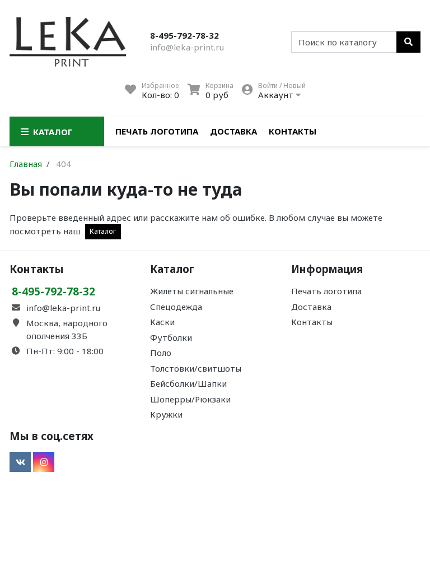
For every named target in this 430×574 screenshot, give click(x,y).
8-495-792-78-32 (184, 35)
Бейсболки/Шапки (188, 383)
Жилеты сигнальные (191, 291)
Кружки (166, 414)
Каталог (103, 231)
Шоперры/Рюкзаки (190, 399)
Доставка (233, 131)
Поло (160, 352)
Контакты (292, 131)
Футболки (171, 337)
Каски (162, 321)
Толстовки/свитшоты (195, 368)
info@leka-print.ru (187, 47)
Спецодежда (176, 306)
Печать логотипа (156, 131)
